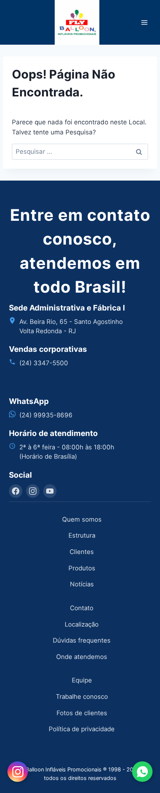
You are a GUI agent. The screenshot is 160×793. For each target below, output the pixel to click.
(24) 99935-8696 (46, 415)
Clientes (82, 551)
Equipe (82, 680)
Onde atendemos (81, 656)
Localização (82, 624)
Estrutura (81, 535)
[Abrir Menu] (144, 22)
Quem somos (82, 519)
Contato (81, 608)
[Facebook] (15, 491)
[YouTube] (50, 491)
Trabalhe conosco (82, 696)
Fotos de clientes (82, 713)
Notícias (82, 584)
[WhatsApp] (142, 771)
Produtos (81, 568)
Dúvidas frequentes (82, 640)
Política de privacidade (82, 729)
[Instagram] (32, 491)
